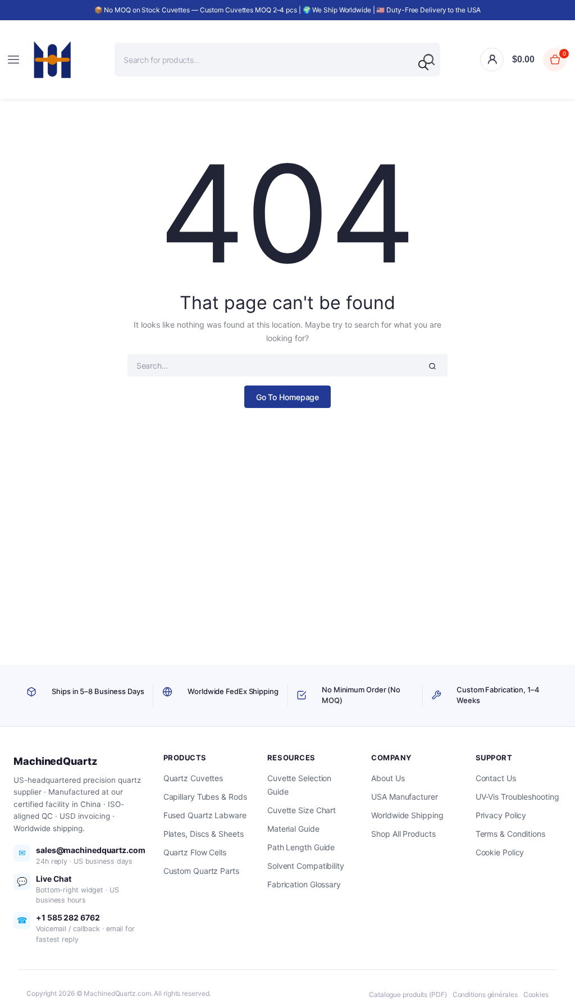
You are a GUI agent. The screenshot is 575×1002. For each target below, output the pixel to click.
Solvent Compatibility (305, 865)
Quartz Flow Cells (194, 852)
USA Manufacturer (404, 796)
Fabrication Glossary (304, 884)
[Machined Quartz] (52, 59)
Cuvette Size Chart (301, 810)
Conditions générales (485, 994)
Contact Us (496, 778)
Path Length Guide (301, 847)
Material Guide (293, 828)
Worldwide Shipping (407, 815)
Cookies (536, 994)
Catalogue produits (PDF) (408, 994)
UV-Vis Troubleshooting (517, 796)
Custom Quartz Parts (201, 871)
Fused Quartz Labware (205, 815)
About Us (387, 778)
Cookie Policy (500, 852)
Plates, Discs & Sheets (203, 833)
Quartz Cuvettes (193, 778)
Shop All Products (403, 833)
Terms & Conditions (510, 833)
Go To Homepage (288, 397)
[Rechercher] (423, 65)
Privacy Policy (501, 815)
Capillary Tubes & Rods (205, 796)
